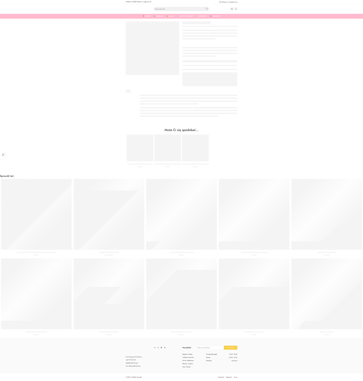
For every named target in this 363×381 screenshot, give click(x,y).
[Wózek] (236, 9)
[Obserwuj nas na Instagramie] (165, 347)
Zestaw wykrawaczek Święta (109, 332)
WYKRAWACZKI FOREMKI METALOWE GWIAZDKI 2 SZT (36, 252)
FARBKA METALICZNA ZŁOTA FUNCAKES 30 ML (199, 164)
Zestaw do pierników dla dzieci (181, 332)
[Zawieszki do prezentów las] (326, 214)
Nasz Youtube (186, 367)
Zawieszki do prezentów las (326, 252)
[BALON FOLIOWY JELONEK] (109, 214)
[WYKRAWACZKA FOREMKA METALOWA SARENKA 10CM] (152, 48)
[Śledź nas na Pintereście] (161, 347)
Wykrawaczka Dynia (327, 332)
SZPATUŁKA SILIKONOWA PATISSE (140, 164)
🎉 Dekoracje (158, 16)
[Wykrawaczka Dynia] (326, 293)
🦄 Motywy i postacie (184, 16)
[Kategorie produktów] (232, 9)
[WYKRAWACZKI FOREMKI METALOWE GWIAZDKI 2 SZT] (36, 214)
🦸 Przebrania (215, 16)
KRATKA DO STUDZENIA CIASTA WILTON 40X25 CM (173, 164)
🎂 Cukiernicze (201, 16)
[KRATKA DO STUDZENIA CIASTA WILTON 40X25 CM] (167, 148)
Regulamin (229, 377)
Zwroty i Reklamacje (188, 360)
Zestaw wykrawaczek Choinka (254, 332)
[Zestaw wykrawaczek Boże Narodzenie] (254, 214)
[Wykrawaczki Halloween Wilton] (36, 293)
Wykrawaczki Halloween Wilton (36, 332)
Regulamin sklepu (187, 354)
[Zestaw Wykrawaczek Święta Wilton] (181, 214)
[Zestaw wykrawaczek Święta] (109, 293)
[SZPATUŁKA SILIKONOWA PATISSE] (140, 148)
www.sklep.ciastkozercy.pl (133, 366)
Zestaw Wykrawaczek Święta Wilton (181, 252)
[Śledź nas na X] (154, 347)
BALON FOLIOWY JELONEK (109, 252)
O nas (235, 377)
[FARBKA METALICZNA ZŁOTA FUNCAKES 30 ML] (195, 148)
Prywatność (221, 377)
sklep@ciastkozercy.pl (132, 363)
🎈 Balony (146, 16)
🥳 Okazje (170, 16)
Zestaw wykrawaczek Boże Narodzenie (254, 252)
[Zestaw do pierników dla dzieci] (181, 293)
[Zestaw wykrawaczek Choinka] (254, 293)
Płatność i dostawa (187, 364)
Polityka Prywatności (188, 357)
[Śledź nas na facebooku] (158, 347)
